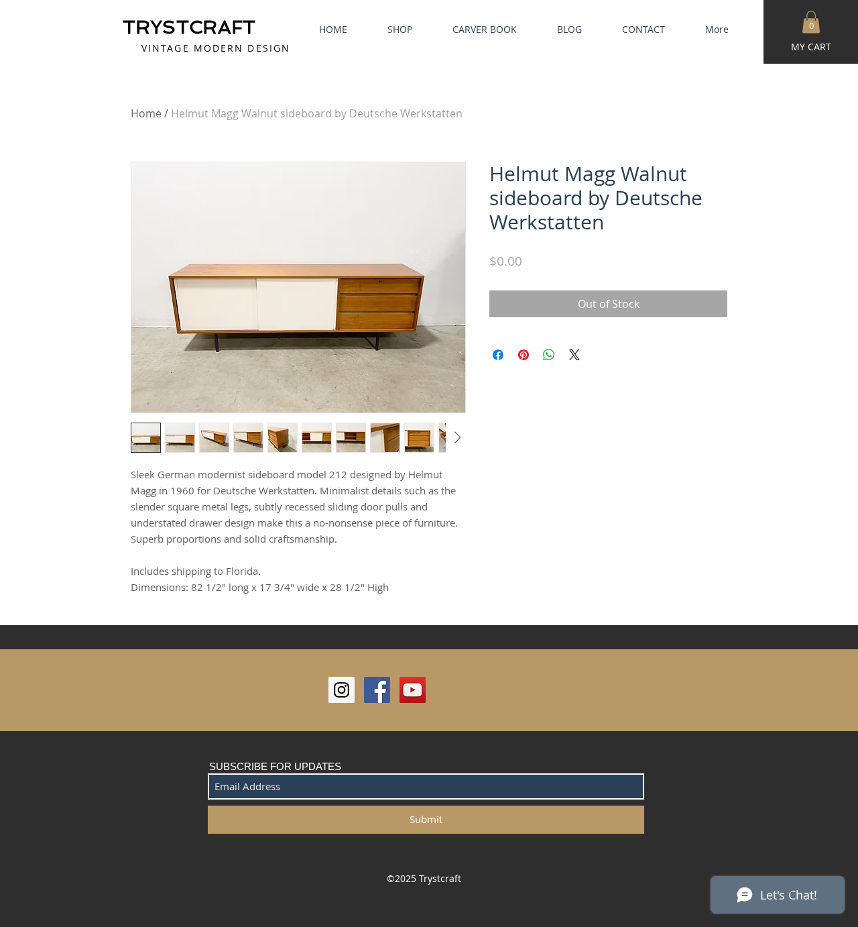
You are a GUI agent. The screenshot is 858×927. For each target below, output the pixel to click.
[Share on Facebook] (498, 355)
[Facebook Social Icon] (377, 690)
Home (146, 113)
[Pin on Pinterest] (523, 355)
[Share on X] (574, 355)
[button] (811, 22)
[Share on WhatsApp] (549, 355)
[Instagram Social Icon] (341, 690)
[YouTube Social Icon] (413, 690)
